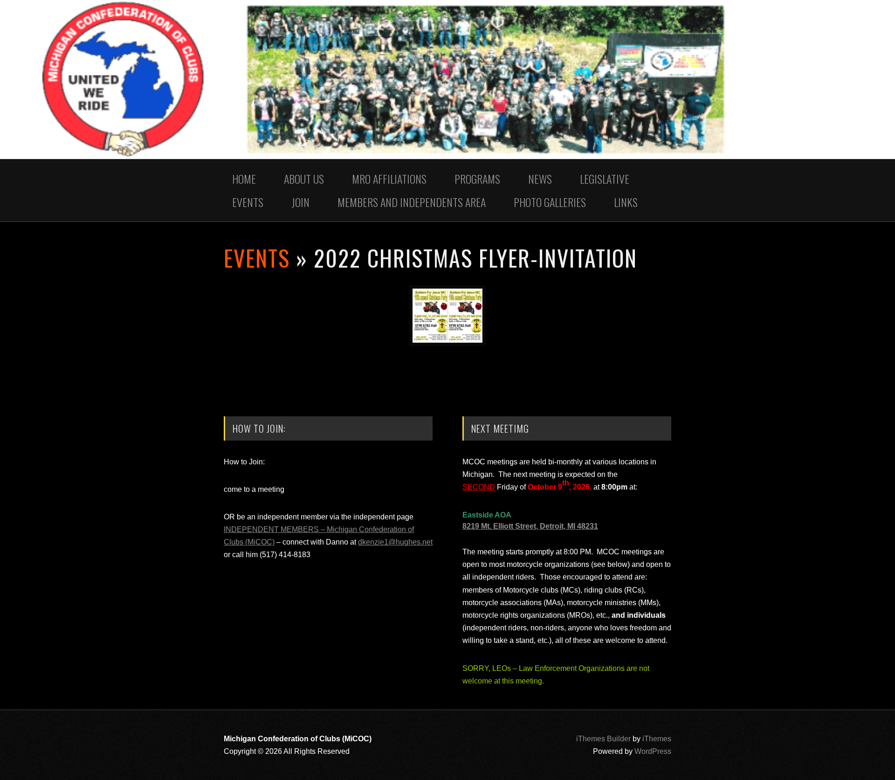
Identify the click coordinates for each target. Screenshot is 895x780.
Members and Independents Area (411, 201)
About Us (304, 178)
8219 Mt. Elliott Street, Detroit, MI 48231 (530, 526)
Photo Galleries (550, 201)
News (540, 178)
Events (247, 201)
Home (244, 178)
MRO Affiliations (389, 178)
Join (300, 201)
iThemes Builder (603, 739)
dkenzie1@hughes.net (395, 542)
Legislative (604, 178)
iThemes (656, 739)
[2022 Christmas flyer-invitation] (447, 343)
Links (626, 201)
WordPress (652, 751)
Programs (477, 178)
